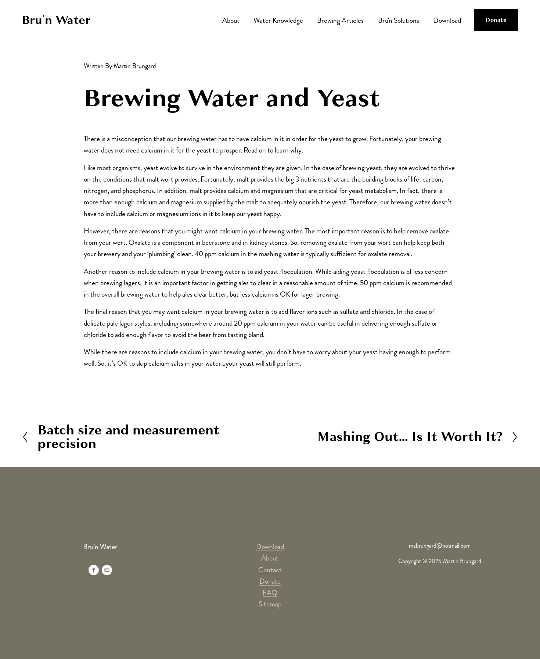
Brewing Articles (340, 20)
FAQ (270, 593)
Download (447, 20)
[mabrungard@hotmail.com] (107, 570)
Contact (270, 570)
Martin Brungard (135, 66)
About (231, 20)
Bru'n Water (56, 19)
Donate (496, 20)
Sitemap (270, 604)
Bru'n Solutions (398, 20)
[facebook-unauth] (94, 570)
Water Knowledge (278, 20)
